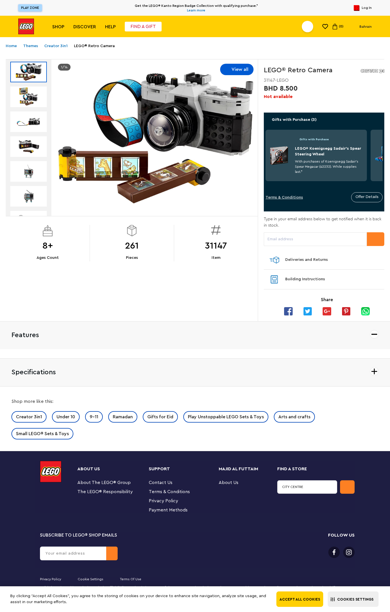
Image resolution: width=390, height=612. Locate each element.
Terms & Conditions (284, 197)
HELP (110, 27)
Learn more (196, 10)
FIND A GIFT (143, 26)
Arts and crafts (294, 417)
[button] (353, 599)
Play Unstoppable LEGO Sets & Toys (226, 417)
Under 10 (66, 417)
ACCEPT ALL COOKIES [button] (300, 599)
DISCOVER (84, 27)
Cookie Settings (90, 579)
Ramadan (123, 417)
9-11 (94, 417)
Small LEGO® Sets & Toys (42, 433)
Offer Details (367, 197)
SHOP (58, 27)
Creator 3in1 (29, 417)
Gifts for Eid (160, 417)
